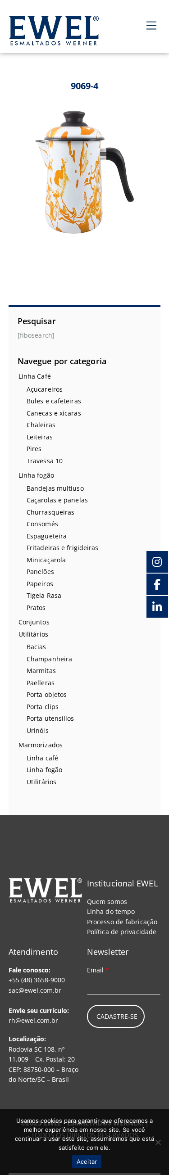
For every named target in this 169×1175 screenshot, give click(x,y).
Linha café (42, 758)
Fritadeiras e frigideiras (63, 547)
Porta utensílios (50, 718)
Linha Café (34, 376)
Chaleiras (41, 424)
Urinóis (38, 730)
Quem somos (107, 901)
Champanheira (49, 659)
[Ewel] (54, 40)
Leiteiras (40, 437)
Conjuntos (34, 622)
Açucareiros (45, 389)
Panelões (40, 571)
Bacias (36, 646)
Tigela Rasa (44, 595)
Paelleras (41, 682)
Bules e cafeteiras (54, 401)
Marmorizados (40, 745)
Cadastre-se (116, 1016)
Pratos (36, 607)
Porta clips (43, 706)
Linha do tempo (111, 911)
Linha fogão (36, 475)
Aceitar (87, 1161)
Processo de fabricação (122, 921)
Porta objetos (47, 694)
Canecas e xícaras (54, 413)
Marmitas (41, 670)
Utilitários (33, 634)
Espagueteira (47, 536)
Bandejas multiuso (55, 488)
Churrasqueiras (50, 512)
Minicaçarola (46, 560)
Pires (34, 448)
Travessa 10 (45, 460)
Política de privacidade (121, 931)
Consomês (42, 524)
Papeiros (40, 583)
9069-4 (85, 86)
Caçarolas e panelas (57, 500)
